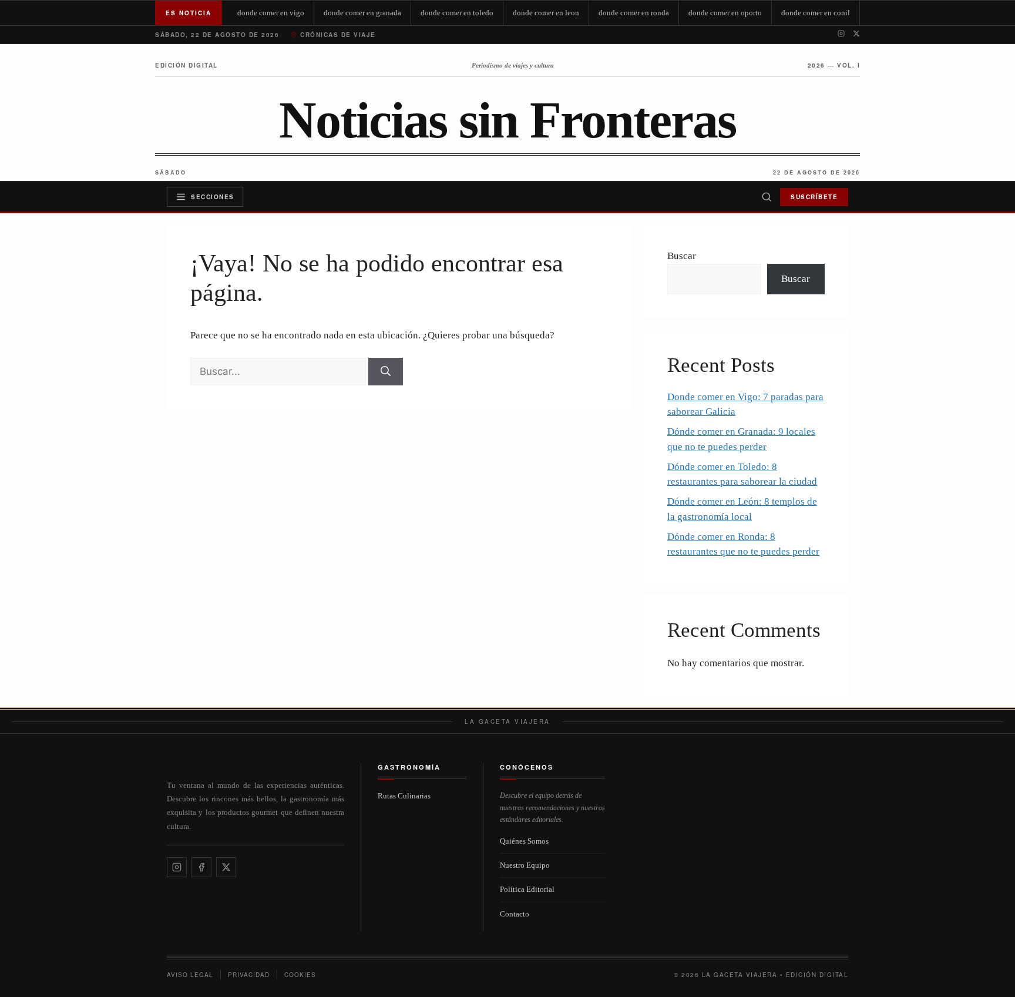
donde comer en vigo (270, 12)
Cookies (300, 975)
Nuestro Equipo (525, 865)
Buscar (681, 255)
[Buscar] (766, 197)
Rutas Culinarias (404, 795)
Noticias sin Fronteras (507, 120)
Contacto (514, 913)
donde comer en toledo (457, 12)
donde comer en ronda (634, 12)
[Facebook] (201, 867)
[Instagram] (841, 34)
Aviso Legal (190, 975)
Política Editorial (527, 889)
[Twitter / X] (856, 34)
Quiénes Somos (524, 841)
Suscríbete (814, 197)
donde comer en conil (815, 12)
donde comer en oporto (725, 12)
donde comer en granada (362, 12)
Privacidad (249, 975)
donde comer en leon (546, 12)
